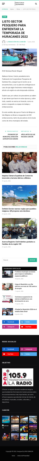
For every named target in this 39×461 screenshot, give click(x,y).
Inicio (13, 455)
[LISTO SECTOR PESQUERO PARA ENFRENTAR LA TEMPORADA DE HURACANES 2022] (19, 57)
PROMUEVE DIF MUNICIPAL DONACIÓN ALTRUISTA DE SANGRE (10, 137)
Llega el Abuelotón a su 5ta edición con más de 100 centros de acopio (26, 286)
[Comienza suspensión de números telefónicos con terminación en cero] (7, 299)
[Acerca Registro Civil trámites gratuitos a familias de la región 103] (19, 228)
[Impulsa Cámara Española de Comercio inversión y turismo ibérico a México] (19, 162)
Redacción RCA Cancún (17, 42)
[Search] (36, 3)
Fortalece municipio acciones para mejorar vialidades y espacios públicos (25, 274)
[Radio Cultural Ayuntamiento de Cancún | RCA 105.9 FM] (19, 3)
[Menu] (3, 3)
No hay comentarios (9, 44)
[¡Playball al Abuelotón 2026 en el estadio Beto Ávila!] (7, 311)
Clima (4, 16)
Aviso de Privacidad (23, 455)
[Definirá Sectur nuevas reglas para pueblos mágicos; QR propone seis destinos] (19, 195)
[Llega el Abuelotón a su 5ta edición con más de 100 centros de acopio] (7, 286)
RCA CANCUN (29, 451)
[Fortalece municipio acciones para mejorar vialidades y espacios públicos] (7, 274)
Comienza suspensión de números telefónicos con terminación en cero (23, 299)
